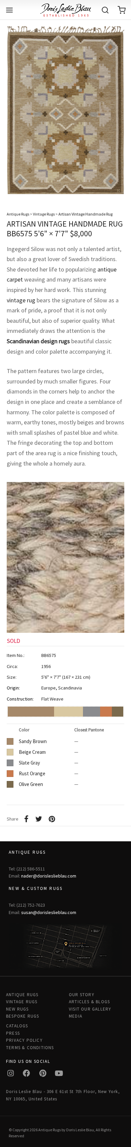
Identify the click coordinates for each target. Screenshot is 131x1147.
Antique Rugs (18, 214)
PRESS (13, 1033)
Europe (48, 688)
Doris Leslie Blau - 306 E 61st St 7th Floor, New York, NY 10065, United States (63, 1095)
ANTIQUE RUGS (22, 995)
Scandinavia (70, 688)
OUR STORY (81, 995)
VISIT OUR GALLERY (90, 1009)
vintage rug (21, 300)
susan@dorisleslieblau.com (48, 912)
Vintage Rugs (44, 214)
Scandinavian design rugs (38, 341)
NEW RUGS (17, 1009)
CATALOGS (17, 1026)
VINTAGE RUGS (21, 1002)
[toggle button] (9, 10)
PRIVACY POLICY (24, 1040)
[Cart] (122, 10)
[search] (105, 10)
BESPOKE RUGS (22, 1016)
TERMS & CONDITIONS (30, 1047)
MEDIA (75, 1016)
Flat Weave (52, 699)
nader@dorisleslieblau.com (48, 876)
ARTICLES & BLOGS (89, 1002)
